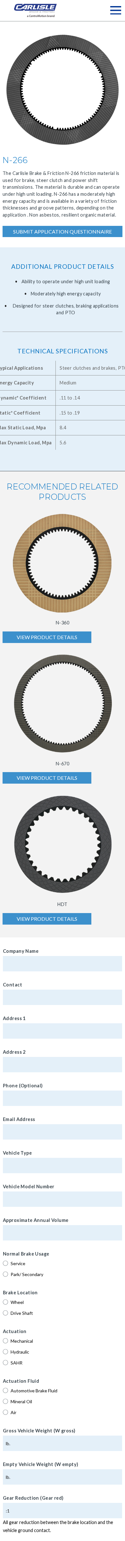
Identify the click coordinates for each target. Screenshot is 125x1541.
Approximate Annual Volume (36, 1220)
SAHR (16, 1362)
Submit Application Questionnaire (62, 231)
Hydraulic (20, 1352)
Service (18, 1263)
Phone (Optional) (23, 1085)
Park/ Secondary (27, 1274)
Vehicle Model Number (28, 1186)
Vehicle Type (17, 1153)
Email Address (19, 1119)
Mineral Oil (21, 1401)
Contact (12, 984)
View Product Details (47, 637)
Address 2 (14, 1052)
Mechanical (22, 1341)
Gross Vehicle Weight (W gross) (39, 1430)
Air (13, 1412)
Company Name (20, 951)
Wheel (17, 1302)
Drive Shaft (22, 1313)
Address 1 (14, 1018)
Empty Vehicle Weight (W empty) (41, 1464)
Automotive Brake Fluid (34, 1390)
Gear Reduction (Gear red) (33, 1498)
